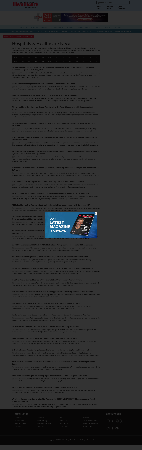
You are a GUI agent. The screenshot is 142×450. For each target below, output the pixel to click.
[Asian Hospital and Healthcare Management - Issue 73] (71, 225)
